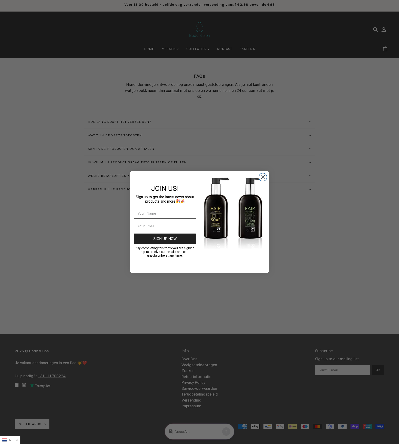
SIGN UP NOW (165, 239)
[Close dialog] (263, 177)
